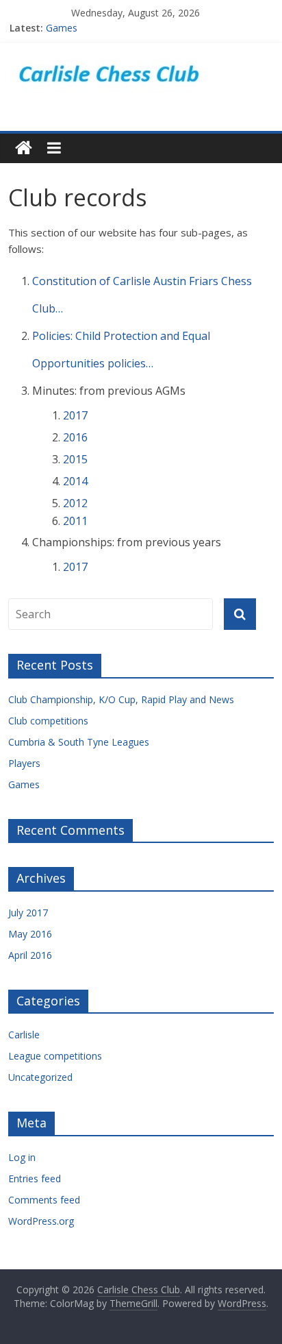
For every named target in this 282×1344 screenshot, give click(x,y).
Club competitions (48, 720)
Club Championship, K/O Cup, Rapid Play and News (121, 699)
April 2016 (30, 955)
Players (24, 763)
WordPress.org (41, 1220)
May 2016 (30, 933)
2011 (75, 520)
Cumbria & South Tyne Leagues (78, 741)
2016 (75, 437)
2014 (75, 481)
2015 (75, 459)
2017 (75, 415)
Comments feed (44, 1199)
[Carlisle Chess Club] (140, 56)
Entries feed (34, 1178)
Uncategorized (40, 1077)
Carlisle (24, 1034)
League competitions (55, 1055)
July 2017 (28, 912)
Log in (22, 1157)
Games (61, 30)
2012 (75, 503)
